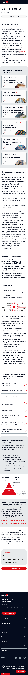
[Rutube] (4, 657)
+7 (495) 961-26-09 (7, 599)
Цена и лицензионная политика (13, 559)
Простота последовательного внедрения (10, 416)
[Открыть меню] (25, 2)
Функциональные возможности (13, 556)
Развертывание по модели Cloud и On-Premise (12, 430)
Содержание (13, 16)
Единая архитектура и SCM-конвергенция (10, 397)
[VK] (15, 657)
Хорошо (21, 671)
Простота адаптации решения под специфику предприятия (12, 423)
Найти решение (9, 613)
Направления (5, 623)
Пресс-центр (5, 632)
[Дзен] (20, 657)
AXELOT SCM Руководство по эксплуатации (13, 523)
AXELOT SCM (23, 51)
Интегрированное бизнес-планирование (9, 384)
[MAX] (24, 657)
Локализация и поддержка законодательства (9, 404)
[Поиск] (21, 2)
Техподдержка (6, 637)
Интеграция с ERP (7, 410)
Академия (4, 650)
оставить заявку (14, 568)
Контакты (4, 646)
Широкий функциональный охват (11, 390)
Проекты (4, 641)
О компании (5, 619)
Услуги (3, 628)
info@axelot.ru (6, 601)
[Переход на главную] (5, 2)
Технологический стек (10, 562)
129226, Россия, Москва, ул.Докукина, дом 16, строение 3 (13, 608)
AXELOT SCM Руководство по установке (12, 520)
